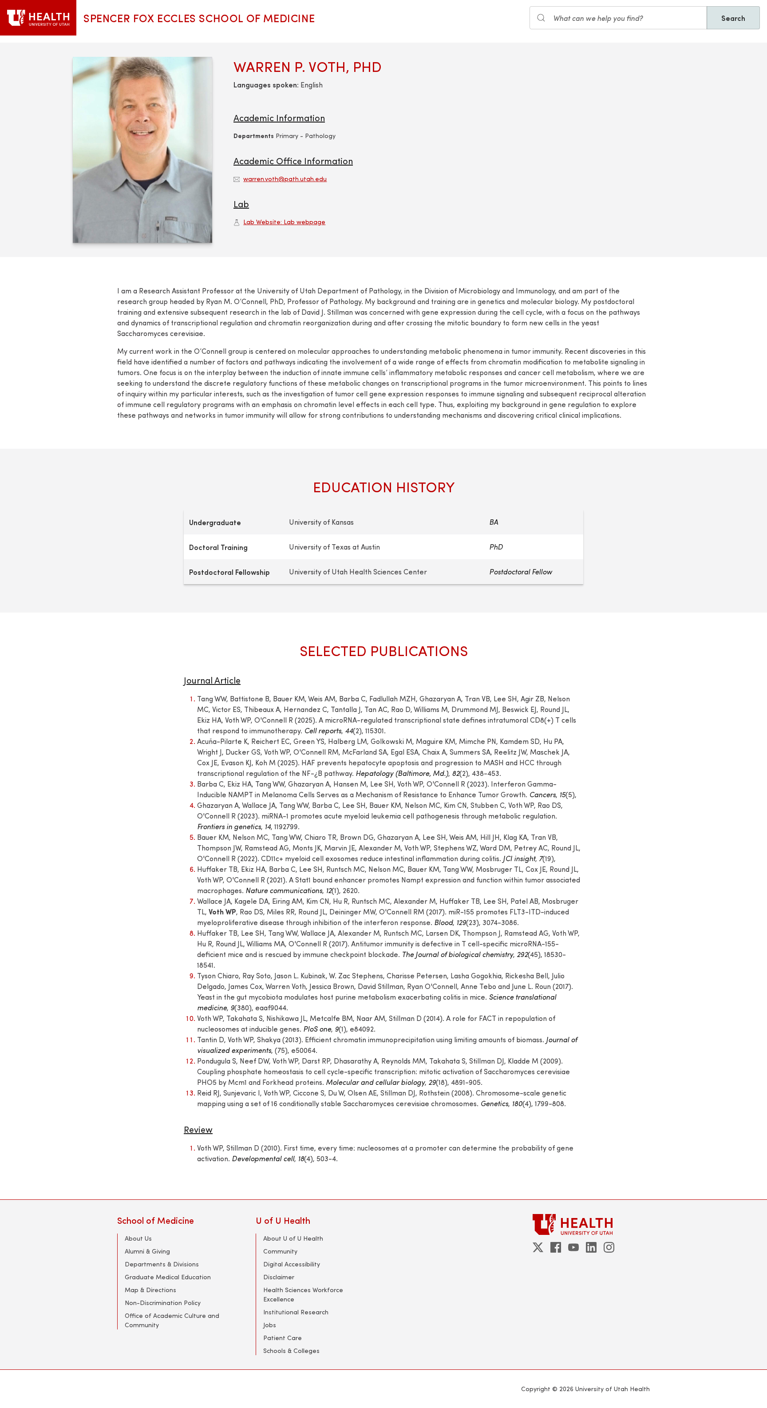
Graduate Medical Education (168, 1277)
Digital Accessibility (291, 1264)
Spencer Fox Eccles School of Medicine (199, 18)
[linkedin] (591, 1247)
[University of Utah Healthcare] (591, 1224)
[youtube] (573, 1247)
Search (733, 18)
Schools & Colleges (291, 1350)
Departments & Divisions (162, 1264)
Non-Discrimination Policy (163, 1302)
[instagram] (609, 1247)
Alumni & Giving (147, 1251)
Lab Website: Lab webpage (284, 222)
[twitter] (538, 1247)
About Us (138, 1238)
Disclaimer (278, 1277)
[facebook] (555, 1247)
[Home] (38, 18)
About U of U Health (293, 1238)
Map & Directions (150, 1289)
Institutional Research (295, 1312)
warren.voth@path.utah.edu (285, 178)
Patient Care (282, 1337)
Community (280, 1251)
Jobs (269, 1325)
